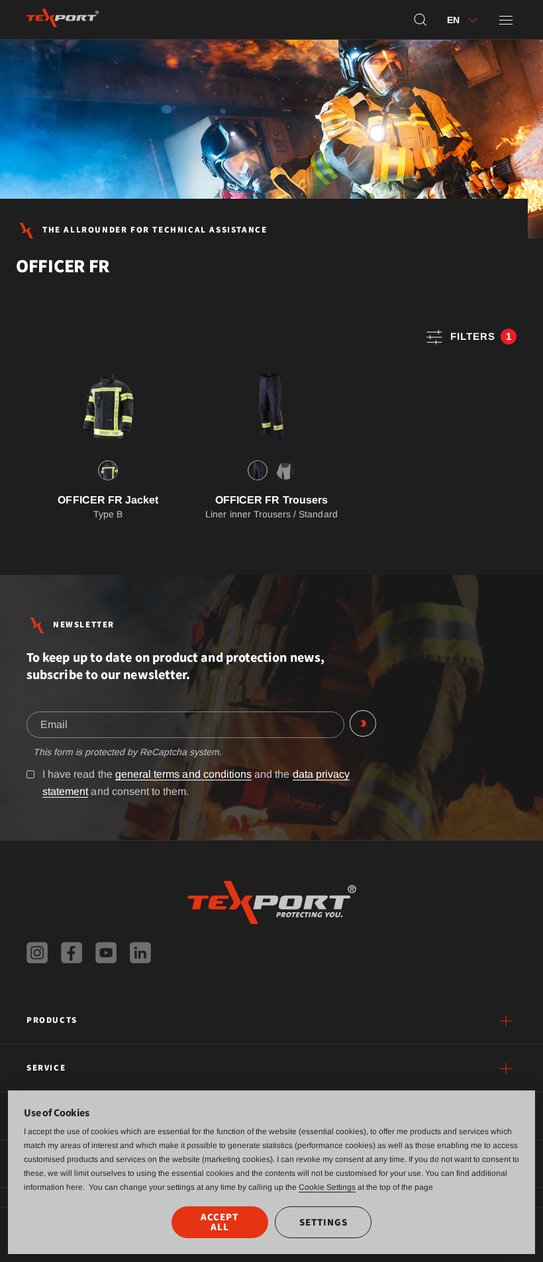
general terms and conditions (183, 774)
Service (46, 1068)
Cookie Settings (327, 1187)
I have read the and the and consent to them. (196, 782)
